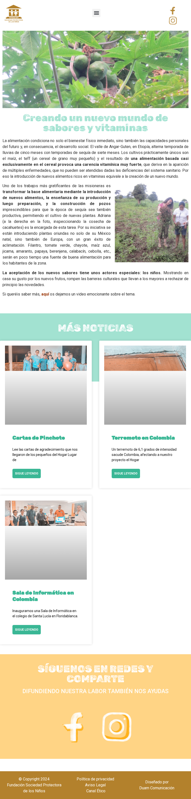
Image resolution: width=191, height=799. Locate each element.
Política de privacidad (95, 779)
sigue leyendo (26, 473)
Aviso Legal (95, 785)
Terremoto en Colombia (143, 438)
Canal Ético (95, 791)
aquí (44, 294)
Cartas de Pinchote (38, 438)
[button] (96, 13)
